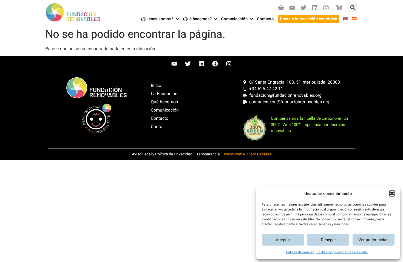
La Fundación (164, 93)
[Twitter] (303, 7)
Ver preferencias (373, 240)
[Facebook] (215, 64)
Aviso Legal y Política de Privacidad (162, 154)
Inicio (156, 85)
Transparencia (207, 154)
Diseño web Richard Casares (246, 154)
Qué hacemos (164, 102)
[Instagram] (326, 7)
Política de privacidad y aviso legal (342, 252)
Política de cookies (300, 252)
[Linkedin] (315, 7)
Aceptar (283, 240)
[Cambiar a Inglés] (343, 19)
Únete (156, 126)
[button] (392, 193)
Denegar (328, 240)
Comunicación (165, 110)
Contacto (159, 118)
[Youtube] (292, 7)
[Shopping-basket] (281, 7)
